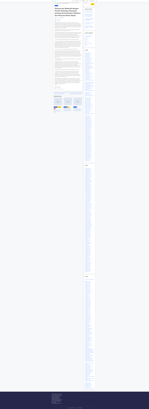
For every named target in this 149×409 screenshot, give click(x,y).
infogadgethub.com (88, 169)
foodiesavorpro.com (88, 330)
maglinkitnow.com (88, 119)
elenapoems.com (88, 97)
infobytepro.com (87, 182)
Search (86, 2)
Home (55, 2)
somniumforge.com (88, 88)
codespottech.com (88, 115)
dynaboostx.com (87, 312)
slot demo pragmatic (88, 35)
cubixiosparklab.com (88, 196)
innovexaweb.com (88, 250)
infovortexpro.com (88, 154)
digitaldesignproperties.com (89, 67)
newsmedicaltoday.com (89, 371)
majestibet (58, 401)
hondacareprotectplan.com (89, 82)
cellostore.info (87, 71)
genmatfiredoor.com (88, 348)
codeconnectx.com (88, 191)
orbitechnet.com (87, 260)
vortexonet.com (87, 288)
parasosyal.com (87, 93)
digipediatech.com (88, 118)
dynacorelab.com (88, 291)
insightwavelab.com (88, 333)
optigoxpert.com (87, 309)
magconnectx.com (88, 373)
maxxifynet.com (87, 289)
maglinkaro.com (87, 217)
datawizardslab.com (88, 326)
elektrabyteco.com (88, 203)
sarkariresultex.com (88, 68)
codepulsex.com (87, 212)
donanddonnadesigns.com (89, 351)
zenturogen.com (87, 249)
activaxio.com (87, 323)
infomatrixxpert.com (88, 192)
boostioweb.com (87, 282)
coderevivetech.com (88, 151)
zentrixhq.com (87, 241)
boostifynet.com (87, 306)
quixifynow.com (87, 237)
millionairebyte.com (88, 385)
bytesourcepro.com (88, 219)
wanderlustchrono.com (89, 337)
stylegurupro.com (88, 325)
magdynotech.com (88, 229)
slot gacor (57, 395)
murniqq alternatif (56, 396)
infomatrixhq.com (88, 195)
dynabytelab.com (88, 285)
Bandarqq (58, 2)
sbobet (54, 395)
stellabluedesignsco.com (89, 105)
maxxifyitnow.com (88, 236)
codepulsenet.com (88, 228)
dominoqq (60, 399)
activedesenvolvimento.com (89, 355)
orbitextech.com (87, 344)
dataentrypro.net (87, 57)
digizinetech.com (87, 142)
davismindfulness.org (88, 384)
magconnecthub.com (88, 224)
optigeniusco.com (88, 301)
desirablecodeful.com (88, 107)
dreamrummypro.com (88, 58)
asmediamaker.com (88, 72)
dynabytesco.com (88, 324)
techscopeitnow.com (88, 156)
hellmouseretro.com (88, 98)
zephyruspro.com (88, 238)
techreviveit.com (87, 133)
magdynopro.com (88, 131)
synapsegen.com (88, 253)
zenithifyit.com (87, 297)
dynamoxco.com (87, 248)
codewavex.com (87, 201)
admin (63, 17)
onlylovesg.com (87, 354)
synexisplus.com (87, 287)
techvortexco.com (88, 177)
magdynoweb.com (88, 214)
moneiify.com (87, 74)
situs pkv (53, 394)
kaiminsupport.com (88, 59)
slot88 (56, 400)
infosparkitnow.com (88, 176)
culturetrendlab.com (88, 338)
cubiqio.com (87, 327)
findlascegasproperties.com (89, 349)
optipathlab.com (87, 284)
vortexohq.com (87, 331)
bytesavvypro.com (88, 140)
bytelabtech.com (87, 173)
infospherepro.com (88, 329)
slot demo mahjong (88, 43)
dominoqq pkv (87, 36)
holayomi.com (87, 375)
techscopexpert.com (88, 127)
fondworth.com (87, 64)
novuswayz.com (87, 310)
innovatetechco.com (88, 130)
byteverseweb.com (88, 223)
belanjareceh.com (88, 60)
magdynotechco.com (88, 175)
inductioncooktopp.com (89, 370)
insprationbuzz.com (88, 62)
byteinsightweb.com (88, 120)
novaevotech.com (88, 197)
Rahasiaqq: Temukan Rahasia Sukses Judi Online (57, 111)
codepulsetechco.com (88, 189)
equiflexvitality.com (88, 353)
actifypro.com (87, 311)
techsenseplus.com (88, 137)
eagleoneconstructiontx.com (89, 352)
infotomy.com (87, 112)
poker (86, 44)
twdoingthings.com (88, 104)
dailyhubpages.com (88, 356)
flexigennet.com (87, 108)
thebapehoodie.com (88, 92)
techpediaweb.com (88, 128)
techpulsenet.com (88, 206)
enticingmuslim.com (88, 94)
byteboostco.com (88, 202)
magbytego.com (87, 183)
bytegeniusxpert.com (88, 180)
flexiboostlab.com (88, 315)
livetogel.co (87, 347)
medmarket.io (87, 110)
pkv (85, 42)
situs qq (86, 45)
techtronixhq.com (88, 168)
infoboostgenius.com (88, 138)
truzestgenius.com (88, 205)
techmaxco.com (87, 321)
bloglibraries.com (88, 89)
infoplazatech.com (88, 179)
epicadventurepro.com (88, 332)
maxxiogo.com (87, 245)
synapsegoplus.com (88, 226)
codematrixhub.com (88, 136)
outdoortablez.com (88, 111)
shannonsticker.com (88, 61)
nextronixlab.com (88, 240)
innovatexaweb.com (88, 174)
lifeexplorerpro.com (88, 334)
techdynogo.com (87, 116)
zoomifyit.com (87, 271)
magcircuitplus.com (88, 155)
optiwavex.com (87, 261)
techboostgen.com (88, 171)
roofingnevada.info (88, 372)
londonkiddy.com (88, 382)
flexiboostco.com (88, 281)
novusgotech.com (88, 246)
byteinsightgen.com (88, 141)
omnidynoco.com (88, 262)
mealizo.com (87, 69)
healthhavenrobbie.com (89, 350)
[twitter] (57, 19)
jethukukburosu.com (88, 87)
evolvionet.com (87, 286)
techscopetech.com (88, 213)
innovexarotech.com (88, 153)
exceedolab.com (87, 322)
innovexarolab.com (88, 144)
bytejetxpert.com (87, 158)
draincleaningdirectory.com (89, 85)
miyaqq (53, 402)
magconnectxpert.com (88, 204)
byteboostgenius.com (88, 225)
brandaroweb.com (88, 270)
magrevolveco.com (88, 152)
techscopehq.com (88, 230)
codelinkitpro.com (88, 170)
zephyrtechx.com (88, 308)
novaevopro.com (87, 303)
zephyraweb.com (88, 299)
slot (61, 394)
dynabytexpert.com (88, 243)
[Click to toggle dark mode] (96, 1)
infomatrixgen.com (88, 143)
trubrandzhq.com (87, 305)
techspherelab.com (88, 220)
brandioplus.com (87, 251)
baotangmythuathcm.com (89, 86)
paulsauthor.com (87, 106)
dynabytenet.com (88, 218)
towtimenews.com (88, 84)
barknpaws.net (87, 70)
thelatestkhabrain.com (88, 66)
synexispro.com (87, 374)
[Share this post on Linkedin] (59, 19)
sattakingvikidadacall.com (89, 358)
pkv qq (53, 401)
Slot (54, 108)
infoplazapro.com (88, 132)
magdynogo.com (87, 160)
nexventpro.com (87, 307)
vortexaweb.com (87, 300)
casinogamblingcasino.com (89, 83)
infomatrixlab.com (88, 221)
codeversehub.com (88, 222)
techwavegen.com (88, 139)
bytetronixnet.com (88, 157)
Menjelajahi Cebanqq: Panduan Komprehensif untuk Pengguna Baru (67, 109)
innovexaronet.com (88, 193)
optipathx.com (87, 239)
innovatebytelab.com (88, 181)
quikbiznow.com (87, 267)
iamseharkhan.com (88, 65)
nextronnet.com (87, 247)
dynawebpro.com (88, 252)
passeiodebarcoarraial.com (89, 63)
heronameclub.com (88, 109)
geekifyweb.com (87, 178)
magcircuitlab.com (88, 200)
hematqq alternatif (54, 397)
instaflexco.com (87, 313)
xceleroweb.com (87, 268)
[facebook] (55, 19)
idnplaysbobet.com (88, 357)
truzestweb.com (87, 264)
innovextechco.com (88, 198)
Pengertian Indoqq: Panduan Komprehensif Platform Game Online (77, 109)
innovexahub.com (88, 290)
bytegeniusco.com (88, 135)
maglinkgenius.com (88, 199)
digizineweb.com (87, 190)
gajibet (55, 402)
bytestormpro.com (88, 336)
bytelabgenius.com (88, 129)
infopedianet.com (88, 227)
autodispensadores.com (89, 369)
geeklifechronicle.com (88, 328)
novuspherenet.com (88, 259)
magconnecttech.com (88, 345)
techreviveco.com (88, 216)
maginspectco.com (88, 159)
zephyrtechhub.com (88, 263)
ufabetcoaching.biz (88, 383)
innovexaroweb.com (88, 215)
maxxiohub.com (87, 298)
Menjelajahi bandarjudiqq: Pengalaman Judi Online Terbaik (89, 27)
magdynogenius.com (88, 121)
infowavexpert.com (88, 134)
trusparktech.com (88, 304)
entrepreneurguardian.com (89, 362)
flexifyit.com (87, 244)
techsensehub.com (88, 172)
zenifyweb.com (87, 346)
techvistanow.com (88, 194)
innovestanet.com (88, 242)
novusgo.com (87, 335)
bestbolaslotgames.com (89, 359)
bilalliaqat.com (87, 368)
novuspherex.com (88, 302)
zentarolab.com (87, 266)
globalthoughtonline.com (89, 73)
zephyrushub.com (88, 283)
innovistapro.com (88, 314)
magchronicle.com (88, 117)
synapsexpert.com (88, 265)
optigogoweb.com (88, 269)
